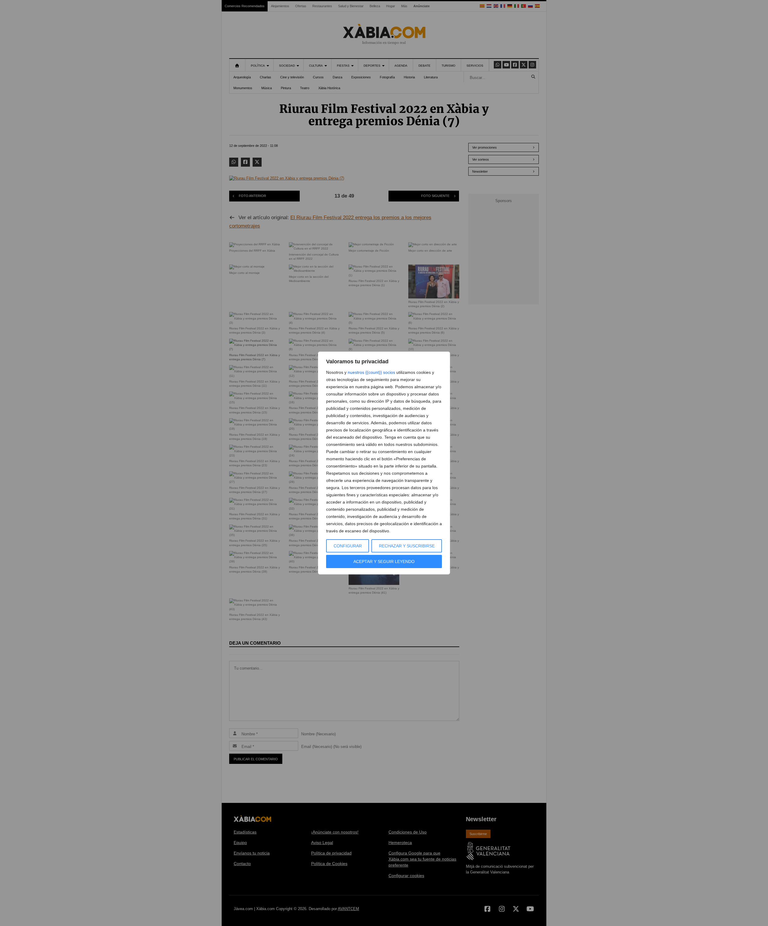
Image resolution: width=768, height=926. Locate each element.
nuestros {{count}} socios (371, 372)
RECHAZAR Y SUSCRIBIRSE (407, 545)
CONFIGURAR (348, 545)
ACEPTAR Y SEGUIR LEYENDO (384, 561)
